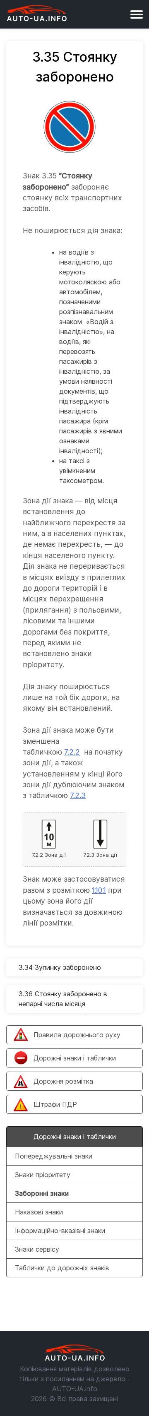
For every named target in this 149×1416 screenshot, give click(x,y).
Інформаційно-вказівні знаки (60, 1230)
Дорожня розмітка (63, 1081)
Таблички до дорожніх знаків (62, 1268)
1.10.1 (99, 890)
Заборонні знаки (42, 1193)
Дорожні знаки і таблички (75, 1058)
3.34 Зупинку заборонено (60, 967)
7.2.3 (78, 795)
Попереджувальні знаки (53, 1156)
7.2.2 (72, 752)
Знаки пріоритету (42, 1175)
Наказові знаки (39, 1212)
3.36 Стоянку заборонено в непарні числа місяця (63, 999)
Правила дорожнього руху (77, 1035)
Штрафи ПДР (55, 1104)
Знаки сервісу (37, 1249)
